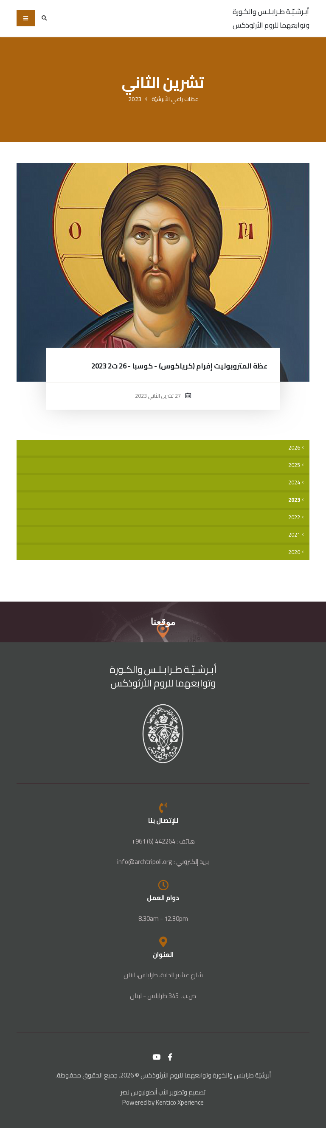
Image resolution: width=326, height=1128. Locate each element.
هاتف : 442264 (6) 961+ (163, 841)
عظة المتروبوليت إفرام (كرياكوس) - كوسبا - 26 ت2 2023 (179, 366)
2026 (294, 448)
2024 (294, 482)
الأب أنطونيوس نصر (145, 1092)
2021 (294, 535)
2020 (294, 552)
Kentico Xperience (180, 1102)
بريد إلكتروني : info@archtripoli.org (163, 861)
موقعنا (163, 621)
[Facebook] (170, 1057)
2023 (135, 98)
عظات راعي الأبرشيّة (175, 98)
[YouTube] (157, 1057)
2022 (294, 517)
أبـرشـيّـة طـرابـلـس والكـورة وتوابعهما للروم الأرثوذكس (271, 18)
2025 (294, 465)
